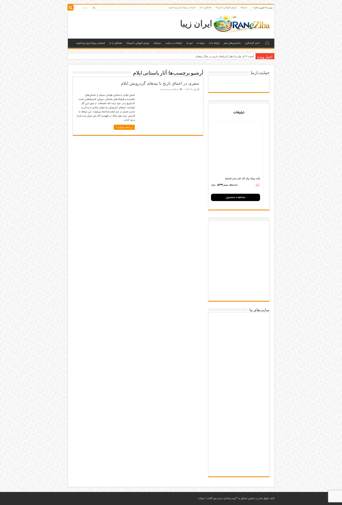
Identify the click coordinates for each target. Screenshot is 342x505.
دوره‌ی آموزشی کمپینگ (225, 7)
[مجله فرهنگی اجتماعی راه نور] (238, 367)
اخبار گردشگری (252, 43)
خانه (267, 43)
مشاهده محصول (235, 197)
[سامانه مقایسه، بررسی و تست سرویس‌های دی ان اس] (238, 471)
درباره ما (201, 43)
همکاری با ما (205, 7)
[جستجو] (70, 7)
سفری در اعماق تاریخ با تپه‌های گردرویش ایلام (160, 83)
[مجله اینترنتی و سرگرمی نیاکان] (238, 346)
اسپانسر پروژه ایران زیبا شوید (182, 7)
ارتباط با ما (214, 43)
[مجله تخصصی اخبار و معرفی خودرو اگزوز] (238, 410)
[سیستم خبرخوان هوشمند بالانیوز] (238, 434)
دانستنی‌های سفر (232, 43)
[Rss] (94, 7)
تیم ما (189, 43)
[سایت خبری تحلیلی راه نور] (238, 386)
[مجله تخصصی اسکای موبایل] (238, 456)
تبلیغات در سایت (173, 43)
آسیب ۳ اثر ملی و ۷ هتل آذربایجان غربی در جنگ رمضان (224, 56)
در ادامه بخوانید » (124, 127)
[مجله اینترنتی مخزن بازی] (238, 324)
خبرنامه (243, 7)
